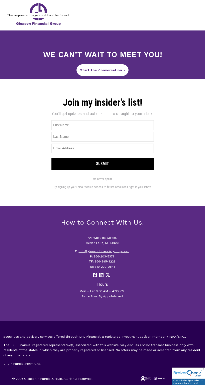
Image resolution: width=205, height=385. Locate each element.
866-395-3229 (105, 261)
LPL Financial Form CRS (22, 364)
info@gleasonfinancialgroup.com (104, 251)
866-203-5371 (104, 256)
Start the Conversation (102, 70)
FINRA (171, 336)
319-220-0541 (105, 266)
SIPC (181, 336)
